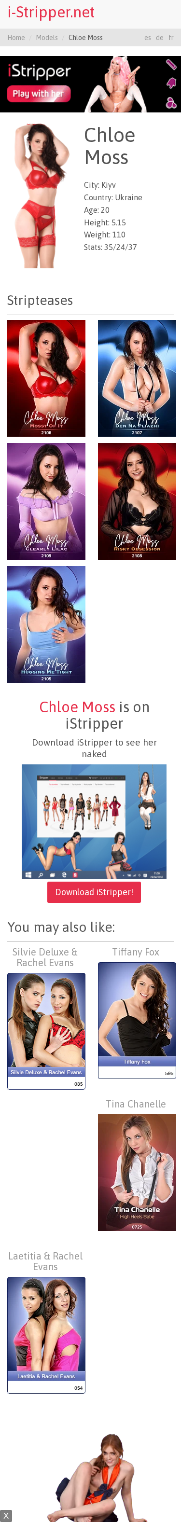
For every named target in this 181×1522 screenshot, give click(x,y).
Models (47, 38)
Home (16, 38)
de (160, 38)
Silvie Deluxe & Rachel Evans (45, 957)
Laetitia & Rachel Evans (45, 1261)
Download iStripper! (94, 892)
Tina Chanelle (136, 1103)
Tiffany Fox (135, 951)
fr (171, 38)
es (147, 38)
